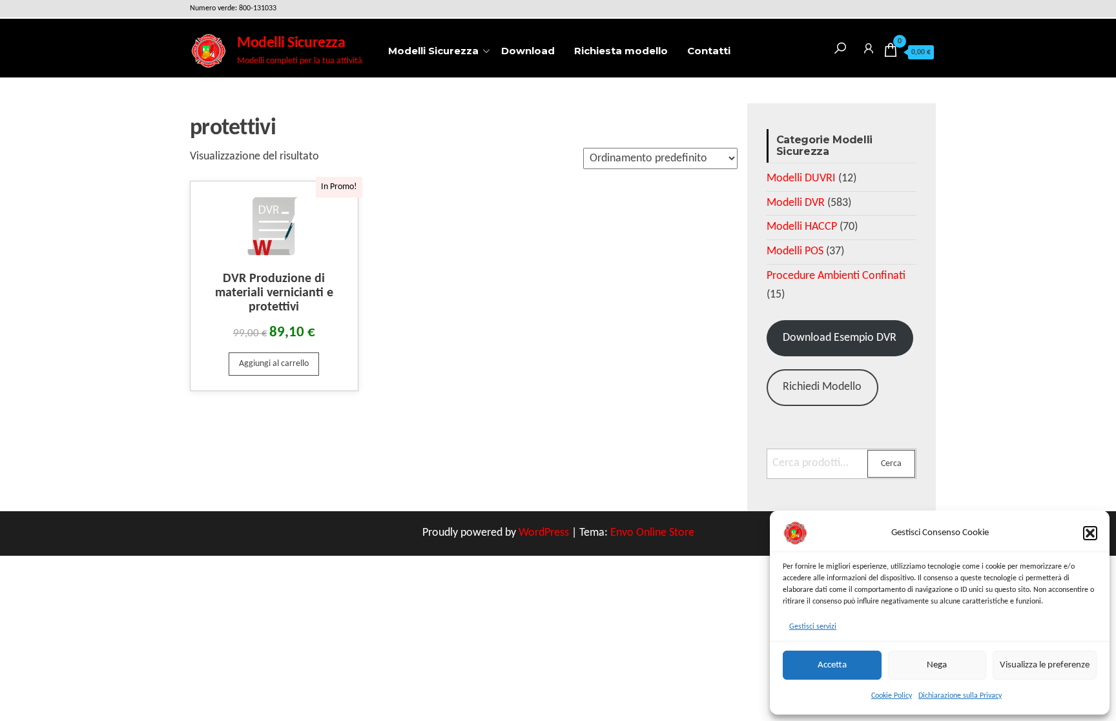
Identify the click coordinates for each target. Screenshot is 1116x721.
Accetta (832, 665)
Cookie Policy (891, 696)
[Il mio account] (869, 46)
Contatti (708, 51)
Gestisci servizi (812, 627)
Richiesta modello (621, 51)
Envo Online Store (652, 533)
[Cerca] (840, 46)
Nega (937, 665)
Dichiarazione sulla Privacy (960, 696)
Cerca (891, 464)
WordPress (544, 533)
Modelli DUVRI (801, 178)
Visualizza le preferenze (1045, 665)
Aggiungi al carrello (274, 364)
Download (528, 51)
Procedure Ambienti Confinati (836, 276)
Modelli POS (795, 251)
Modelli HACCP (802, 227)
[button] (1090, 533)
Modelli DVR (796, 203)
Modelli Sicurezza (291, 43)
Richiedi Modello (822, 387)
